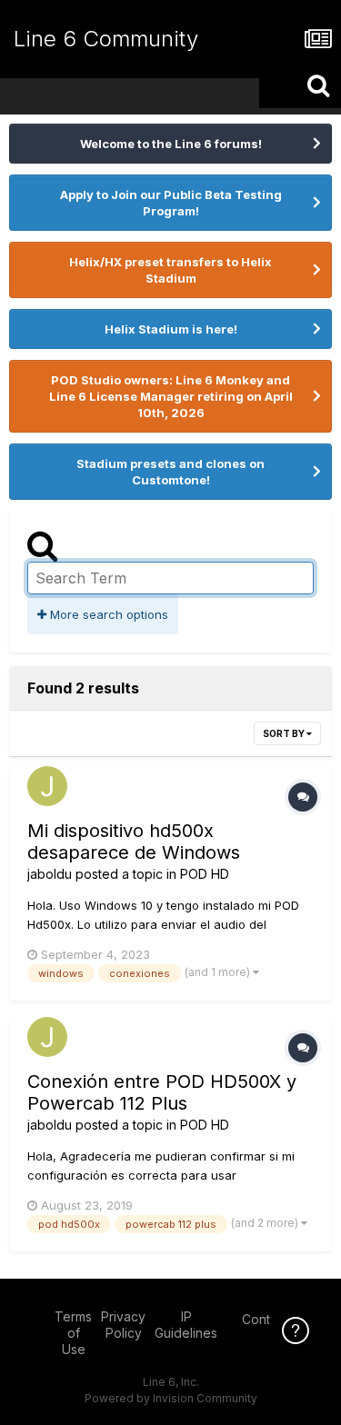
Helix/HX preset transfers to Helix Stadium (170, 269)
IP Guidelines (186, 1324)
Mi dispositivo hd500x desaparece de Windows (133, 841)
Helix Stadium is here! (171, 329)
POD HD (204, 874)
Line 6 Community (106, 38)
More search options (107, 614)
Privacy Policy (123, 1324)
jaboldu (49, 874)
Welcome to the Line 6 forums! (171, 143)
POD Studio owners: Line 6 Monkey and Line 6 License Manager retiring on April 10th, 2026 (171, 396)
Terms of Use (73, 1333)
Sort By (284, 733)
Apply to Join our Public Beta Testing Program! (171, 202)
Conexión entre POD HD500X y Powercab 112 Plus (161, 1092)
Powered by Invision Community (171, 1398)
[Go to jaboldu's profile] (47, 786)
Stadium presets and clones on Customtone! (170, 471)
